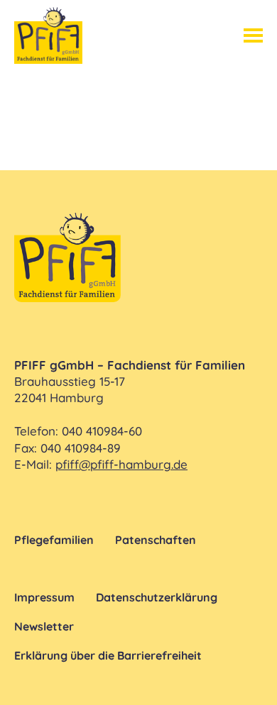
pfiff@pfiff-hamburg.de (121, 464)
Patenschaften (155, 540)
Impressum (44, 597)
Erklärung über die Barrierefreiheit (108, 655)
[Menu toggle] (253, 35)
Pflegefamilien (54, 540)
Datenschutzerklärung (156, 597)
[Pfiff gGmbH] (48, 35)
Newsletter (44, 626)
